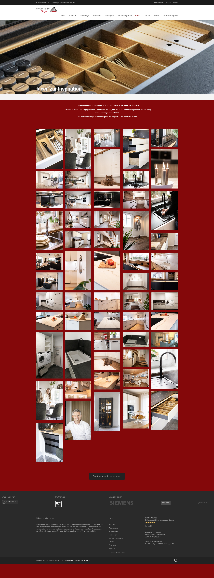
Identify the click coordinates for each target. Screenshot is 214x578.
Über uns (112, 545)
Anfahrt (168, 2)
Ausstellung (113, 528)
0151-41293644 (43, 2)
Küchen (112, 524)
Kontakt (175, 2)
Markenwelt (113, 531)
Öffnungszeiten (159, 2)
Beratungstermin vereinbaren (107, 476)
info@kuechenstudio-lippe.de (64, 2)
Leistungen (113, 535)
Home (63, 16)
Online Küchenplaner (117, 552)
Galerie (111, 542)
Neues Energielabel (116, 538)
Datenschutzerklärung (82, 560)
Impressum (69, 560)
